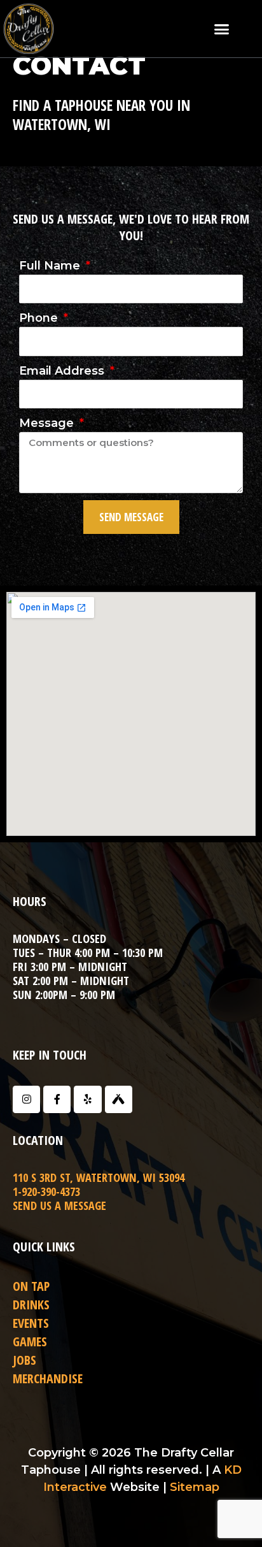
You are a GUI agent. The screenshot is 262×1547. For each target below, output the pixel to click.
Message (48, 423)
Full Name (51, 266)
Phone (40, 318)
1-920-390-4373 (46, 1191)
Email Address (63, 371)
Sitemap (194, 1487)
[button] (221, 29)
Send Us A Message (59, 1205)
